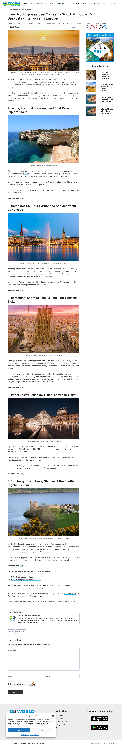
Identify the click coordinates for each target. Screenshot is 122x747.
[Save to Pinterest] (92, 27)
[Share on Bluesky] (105, 27)
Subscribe (113, 4)
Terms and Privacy (34, 735)
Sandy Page (14, 27)
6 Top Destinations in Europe (22, 577)
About (10, 612)
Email (48, 677)
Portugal (26, 174)
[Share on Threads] (101, 27)
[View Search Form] (104, 4)
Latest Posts (17, 612)
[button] (53, 716)
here (21, 198)
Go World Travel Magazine (29, 615)
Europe (28, 10)
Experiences (61, 731)
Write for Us (95, 744)
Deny (42, 730)
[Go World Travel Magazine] (12, 618)
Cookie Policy (25, 735)
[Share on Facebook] (87, 27)
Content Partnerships (61, 722)
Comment (13, 650)
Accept (19, 730)
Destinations (18, 10)
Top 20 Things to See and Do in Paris (26, 580)
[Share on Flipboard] (96, 27)
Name (11, 677)
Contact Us (61, 725)
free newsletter (70, 594)
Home (10, 10)
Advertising (61, 719)
